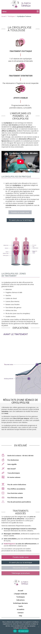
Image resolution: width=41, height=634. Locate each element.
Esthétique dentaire (20, 603)
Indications (21, 600)
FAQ (20, 616)
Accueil (3, 16)
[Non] (39, 627)
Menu (4, 12)
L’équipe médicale (20, 594)
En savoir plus (23, 631)
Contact (20, 613)
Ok (15, 631)
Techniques (11, 16)
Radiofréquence (9, 544)
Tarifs (20, 606)
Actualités (20, 609)
